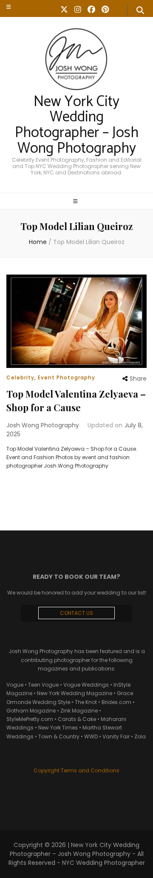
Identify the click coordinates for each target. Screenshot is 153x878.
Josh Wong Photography (42, 425)
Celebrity (20, 377)
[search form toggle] (140, 10)
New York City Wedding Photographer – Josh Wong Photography (77, 125)
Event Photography (66, 377)
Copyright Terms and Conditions (76, 770)
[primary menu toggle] (76, 201)
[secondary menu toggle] (8, 7)
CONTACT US (76, 613)
